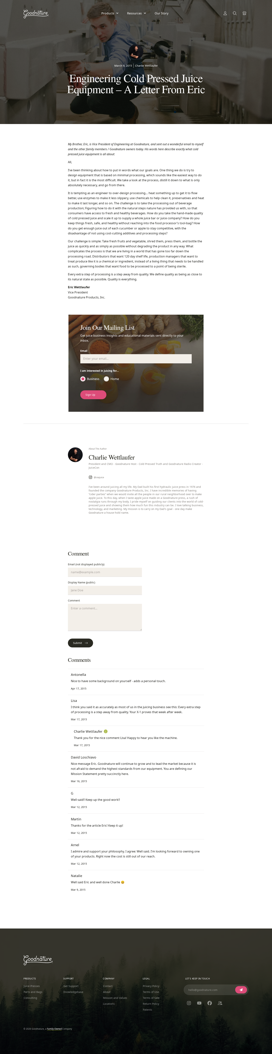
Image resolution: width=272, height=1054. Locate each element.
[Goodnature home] (38, 960)
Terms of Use (151, 992)
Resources (134, 13)
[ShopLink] (244, 13)
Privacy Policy (151, 986)
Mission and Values (115, 998)
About (106, 992)
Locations (109, 1003)
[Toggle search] (235, 13)
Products (107, 13)
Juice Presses (32, 986)
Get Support (70, 986)
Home (114, 379)
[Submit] (241, 989)
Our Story (161, 13)
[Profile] (225, 13)
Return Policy (151, 1003)
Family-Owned (54, 1028)
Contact (108, 986)
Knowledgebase (73, 992)
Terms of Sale (151, 998)
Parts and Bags (33, 992)
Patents (147, 1009)
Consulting (30, 998)
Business (93, 379)
